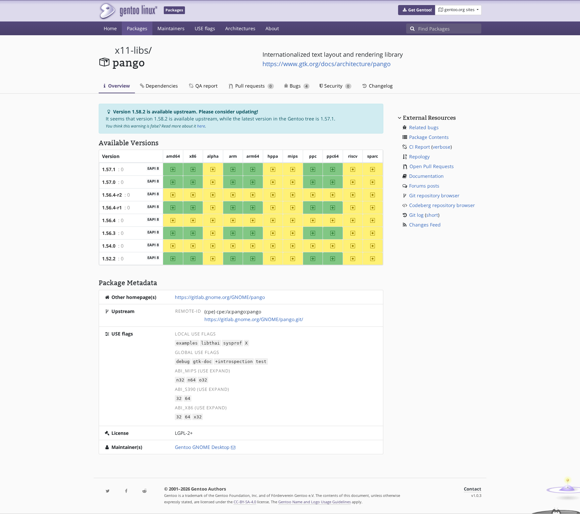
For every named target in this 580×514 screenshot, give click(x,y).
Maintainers (171, 28)
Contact (472, 489)
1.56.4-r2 (112, 195)
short (432, 215)
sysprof (232, 343)
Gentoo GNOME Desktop (202, 447)
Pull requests (253, 86)
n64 (192, 379)
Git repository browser (434, 195)
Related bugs (424, 127)
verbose (441, 147)
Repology (419, 156)
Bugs (297, 86)
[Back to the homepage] (128, 10)
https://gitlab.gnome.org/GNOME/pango (220, 297)
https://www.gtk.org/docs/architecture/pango (326, 64)
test (261, 361)
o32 (203, 379)
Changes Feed (425, 224)
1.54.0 (108, 246)
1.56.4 (108, 220)
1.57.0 (108, 182)
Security (336, 86)
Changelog (380, 86)
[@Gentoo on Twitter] (108, 491)
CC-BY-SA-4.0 (245, 501)
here (201, 126)
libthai (210, 343)
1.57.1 (108, 169)
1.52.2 (108, 258)
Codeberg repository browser (442, 205)
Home (110, 28)
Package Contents (429, 137)
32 (179, 398)
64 (187, 398)
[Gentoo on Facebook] (126, 491)
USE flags (205, 28)
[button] (416, 10)
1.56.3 (108, 233)
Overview (118, 86)
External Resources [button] (429, 117)
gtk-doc (202, 361)
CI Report (419, 147)
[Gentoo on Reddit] (144, 491)
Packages (137, 28)
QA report (206, 86)
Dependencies (161, 86)
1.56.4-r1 (112, 207)
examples (187, 343)
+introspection (234, 361)
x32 (198, 416)
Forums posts (424, 186)
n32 (180, 379)
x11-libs (131, 50)
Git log (416, 215)
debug (183, 361)
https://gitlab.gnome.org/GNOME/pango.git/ (253, 319)
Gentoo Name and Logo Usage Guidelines (314, 501)
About (272, 28)
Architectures (240, 28)
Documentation (426, 176)
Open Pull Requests (431, 166)
